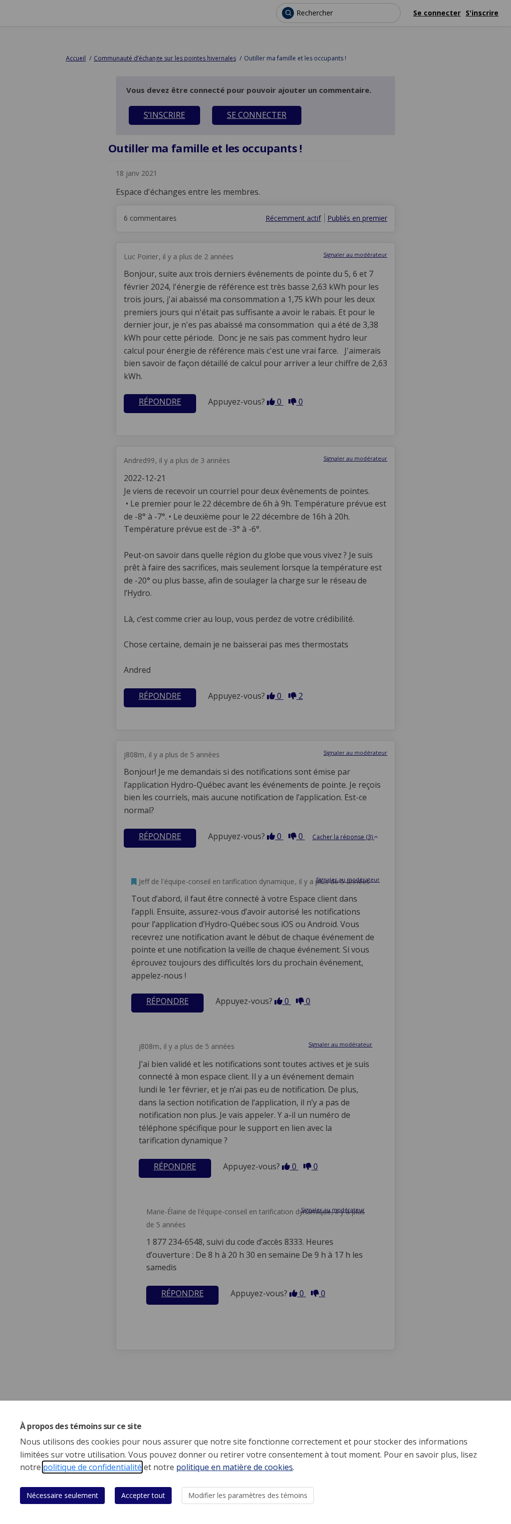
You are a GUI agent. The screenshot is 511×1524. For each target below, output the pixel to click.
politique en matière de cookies (234, 1467)
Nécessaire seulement (62, 1495)
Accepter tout (143, 1495)
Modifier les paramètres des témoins (247, 1495)
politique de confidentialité (92, 1467)
